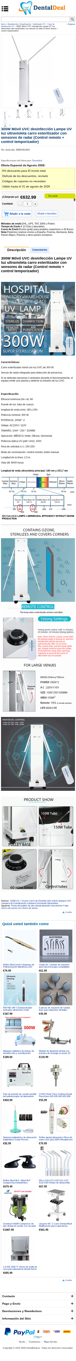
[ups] (38, 1331)
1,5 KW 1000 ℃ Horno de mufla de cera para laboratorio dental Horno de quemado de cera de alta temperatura (20, 1270)
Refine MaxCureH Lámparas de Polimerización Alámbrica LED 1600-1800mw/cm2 (18, 966)
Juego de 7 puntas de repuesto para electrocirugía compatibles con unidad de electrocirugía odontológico (54, 967)
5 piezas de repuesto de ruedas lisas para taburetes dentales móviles (54, 1009)
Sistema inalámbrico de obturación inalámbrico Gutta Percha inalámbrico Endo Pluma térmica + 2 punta (20, 1140)
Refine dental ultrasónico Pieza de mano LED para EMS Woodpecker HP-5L (56, 1139)
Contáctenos (34, 1341)
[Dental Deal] (42, 14)
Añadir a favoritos (47, 213)
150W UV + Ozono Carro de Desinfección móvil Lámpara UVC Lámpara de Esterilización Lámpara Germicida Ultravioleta (36, 902)
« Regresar (70, 24)
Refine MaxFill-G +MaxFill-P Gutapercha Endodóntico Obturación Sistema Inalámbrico (18, 1182)
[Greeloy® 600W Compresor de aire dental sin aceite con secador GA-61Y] (20, 1205)
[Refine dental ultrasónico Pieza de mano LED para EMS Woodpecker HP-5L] (56, 1119)
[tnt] (46, 1331)
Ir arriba (68, 912)
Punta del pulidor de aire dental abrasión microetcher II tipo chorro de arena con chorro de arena (35, 906)
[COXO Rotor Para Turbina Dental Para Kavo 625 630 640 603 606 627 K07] (56, 1076)
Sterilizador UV (39, 24)
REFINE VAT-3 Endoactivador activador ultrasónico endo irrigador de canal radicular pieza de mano (19, 1011)
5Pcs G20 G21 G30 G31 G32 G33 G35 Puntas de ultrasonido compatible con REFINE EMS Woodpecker (54, 1183)
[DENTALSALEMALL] (38, 1336)
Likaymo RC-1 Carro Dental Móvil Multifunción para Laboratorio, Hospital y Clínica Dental (55, 1225)
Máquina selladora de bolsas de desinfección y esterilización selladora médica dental (18, 1053)
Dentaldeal (37, 160)
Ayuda (22, 1341)
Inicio (3, 24)
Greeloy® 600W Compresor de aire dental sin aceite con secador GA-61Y (19, 1225)
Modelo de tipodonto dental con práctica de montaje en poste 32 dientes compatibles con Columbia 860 (55, 1054)
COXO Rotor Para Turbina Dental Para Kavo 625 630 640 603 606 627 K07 (55, 1096)
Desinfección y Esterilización (19, 24)
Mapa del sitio (50, 1341)
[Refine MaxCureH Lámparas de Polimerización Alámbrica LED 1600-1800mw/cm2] (20, 946)
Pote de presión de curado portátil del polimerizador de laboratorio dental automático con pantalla (19, 1096)
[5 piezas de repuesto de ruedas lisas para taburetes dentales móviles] (56, 989)
